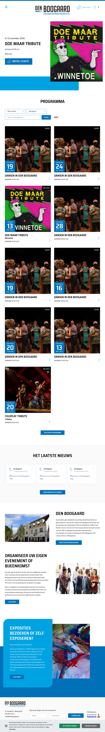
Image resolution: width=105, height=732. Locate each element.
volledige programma (52, 432)
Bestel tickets (20, 61)
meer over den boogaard (68, 542)
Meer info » (8, 53)
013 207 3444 (9, 714)
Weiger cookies (91, 726)
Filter (46, 117)
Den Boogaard (17, 469)
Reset (56, 117)
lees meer (12, 602)
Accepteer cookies (70, 726)
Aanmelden (75, 715)
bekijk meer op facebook (52, 492)
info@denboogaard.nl (12, 716)
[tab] (55, 78)
